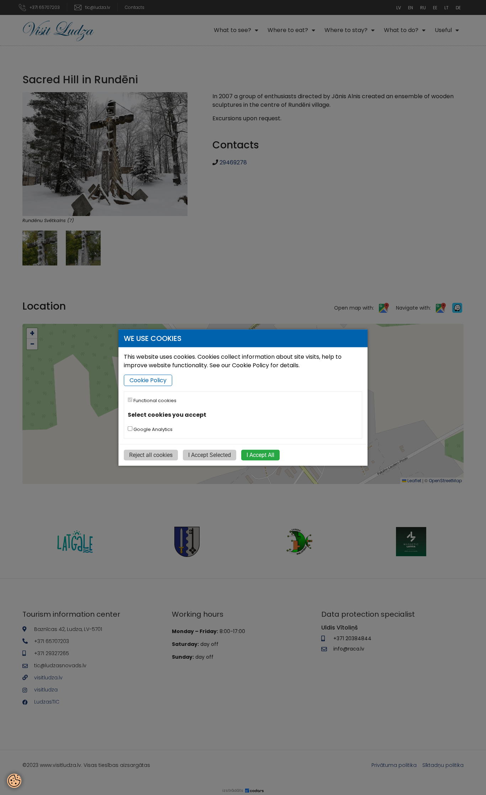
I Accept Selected (209, 454)
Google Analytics (152, 429)
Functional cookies (154, 400)
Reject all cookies (151, 454)
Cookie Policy (148, 380)
